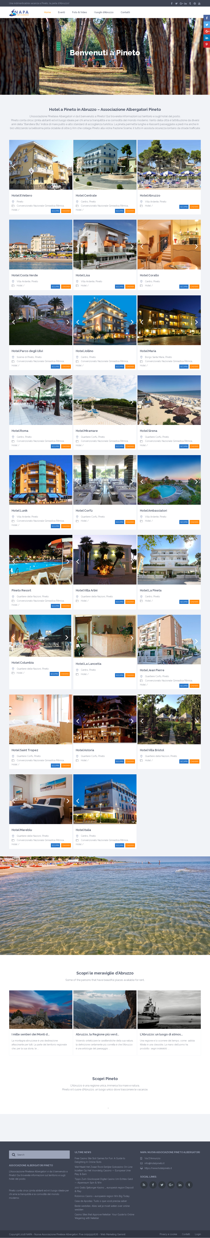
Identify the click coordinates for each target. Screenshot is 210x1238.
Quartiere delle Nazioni (29, 596)
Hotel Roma (20, 430)
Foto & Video (79, 12)
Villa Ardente (152, 201)
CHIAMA (66, 211)
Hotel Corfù (84, 510)
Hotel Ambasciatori (153, 510)
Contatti (125, 12)
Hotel (14, 210)
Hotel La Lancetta (88, 663)
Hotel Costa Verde (25, 275)
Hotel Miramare (87, 430)
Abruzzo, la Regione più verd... (97, 1034)
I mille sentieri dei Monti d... (31, 1034)
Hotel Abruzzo (150, 195)
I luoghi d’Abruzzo (104, 12)
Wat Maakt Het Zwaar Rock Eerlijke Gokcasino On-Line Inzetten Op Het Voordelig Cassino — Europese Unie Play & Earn (103, 1170)
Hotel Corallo (149, 275)
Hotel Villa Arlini (86, 590)
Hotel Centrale (86, 195)
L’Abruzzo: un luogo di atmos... (161, 1034)
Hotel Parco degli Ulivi (27, 351)
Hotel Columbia (23, 662)
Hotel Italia (83, 830)
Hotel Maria (148, 351)
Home (47, 12)
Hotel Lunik (20, 510)
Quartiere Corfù (89, 437)
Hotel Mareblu (22, 830)
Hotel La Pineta (151, 590)
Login (198, 1234)
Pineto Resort (21, 590)
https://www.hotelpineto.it (158, 1168)
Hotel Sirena (148, 430)
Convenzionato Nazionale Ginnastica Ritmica (40, 205)
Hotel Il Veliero (22, 195)
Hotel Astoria (85, 750)
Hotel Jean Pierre (152, 670)
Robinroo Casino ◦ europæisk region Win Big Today (102, 1196)
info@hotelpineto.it (154, 1163)
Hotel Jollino (84, 351)
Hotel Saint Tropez (25, 750)
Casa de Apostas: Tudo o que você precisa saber (101, 1201)
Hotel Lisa (83, 275)
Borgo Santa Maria (154, 357)
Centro (84, 201)
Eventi (61, 12)
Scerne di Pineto (25, 357)
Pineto (20, 201)
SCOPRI (55, 211)
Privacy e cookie (168, 1234)
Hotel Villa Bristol (152, 750)
